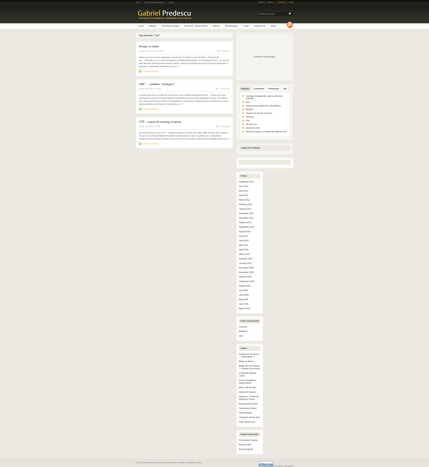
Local (140, 26)
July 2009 (243, 290)
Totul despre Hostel (248, 408)
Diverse (216, 26)
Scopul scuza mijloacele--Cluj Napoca (263, 106)
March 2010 (244, 254)
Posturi (270, 2)
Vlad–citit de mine (247, 422)
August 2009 (245, 286)
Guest (273, 26)
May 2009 (243, 299)
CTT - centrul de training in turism (160, 122)
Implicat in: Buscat (247, 392)
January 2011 (245, 209)
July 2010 (243, 236)
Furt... (248, 120)
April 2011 (243, 195)
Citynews (243, 327)
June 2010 (244, 240)
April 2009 (243, 304)
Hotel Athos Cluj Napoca (283, 466)
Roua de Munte (246, 449)
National (153, 26)
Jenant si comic (253, 128)
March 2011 (244, 200)
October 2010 (245, 222)
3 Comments (224, 89)
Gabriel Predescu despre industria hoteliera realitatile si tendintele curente (179, 14)
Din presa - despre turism (196, 26)
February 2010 (245, 259)
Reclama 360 (245, 445)
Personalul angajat (170, 26)
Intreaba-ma (259, 26)
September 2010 (246, 227)
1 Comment (225, 51)
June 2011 (244, 186)
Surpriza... (250, 117)
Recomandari (231, 26)
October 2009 (245, 277)
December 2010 (246, 213)
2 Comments (224, 126)
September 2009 (246, 281)
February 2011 (245, 204)
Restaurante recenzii (248, 404)
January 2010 (245, 263)
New (248, 102)
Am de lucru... (252, 124)
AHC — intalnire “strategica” (157, 84)
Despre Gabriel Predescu (154, 2)
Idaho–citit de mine (247, 387)
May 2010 (243, 245)
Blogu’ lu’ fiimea (246, 361)
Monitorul (243, 331)
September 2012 (246, 182)
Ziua (241, 336)
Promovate (273, 89)
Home (138, 2)
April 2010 (243, 250)
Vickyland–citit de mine (249, 417)
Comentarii (281, 2)
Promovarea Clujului (248, 440)
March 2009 (244, 308)
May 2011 (243, 191)
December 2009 (246, 268)
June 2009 (244, 295)
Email (291, 2)
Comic (246, 26)
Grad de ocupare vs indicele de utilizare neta (266, 131)
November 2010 (246, 218)
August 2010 (245, 231)
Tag (285, 89)
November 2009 (246, 272)
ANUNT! (249, 109)
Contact (171, 2)
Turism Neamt (245, 413)
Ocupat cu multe (149, 46)
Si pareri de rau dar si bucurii (259, 113)
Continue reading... (151, 71)
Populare (245, 89)
